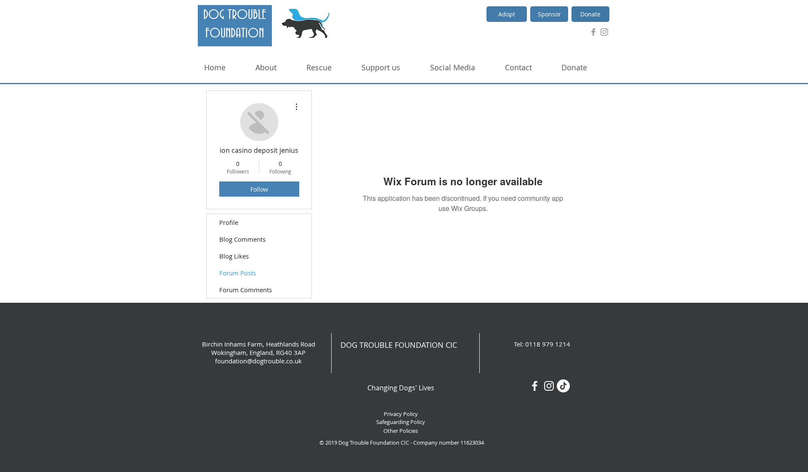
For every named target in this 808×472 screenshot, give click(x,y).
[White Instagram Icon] (549, 385)
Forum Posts (237, 273)
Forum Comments (245, 289)
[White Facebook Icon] (534, 385)
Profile (228, 222)
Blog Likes (234, 256)
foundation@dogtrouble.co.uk (258, 361)
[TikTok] (563, 385)
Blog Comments (242, 239)
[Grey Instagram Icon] (604, 32)
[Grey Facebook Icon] (593, 32)
